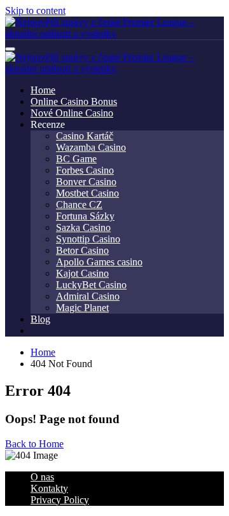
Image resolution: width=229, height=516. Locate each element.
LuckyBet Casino (91, 284)
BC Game (76, 158)
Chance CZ (79, 204)
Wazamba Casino (91, 147)
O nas (42, 476)
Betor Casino (82, 250)
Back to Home (34, 443)
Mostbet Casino (87, 193)
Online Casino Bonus (74, 101)
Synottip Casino (88, 239)
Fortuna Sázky (85, 216)
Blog (40, 319)
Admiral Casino (88, 296)
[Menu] (10, 49)
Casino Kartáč (84, 135)
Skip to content (35, 10)
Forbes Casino (85, 170)
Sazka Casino (83, 227)
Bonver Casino (86, 181)
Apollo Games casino (99, 261)
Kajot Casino (82, 273)
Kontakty (49, 488)
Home (43, 90)
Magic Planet (82, 307)
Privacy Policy (60, 499)
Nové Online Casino (72, 113)
